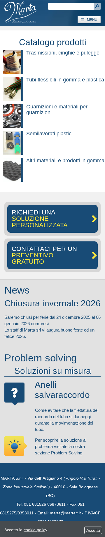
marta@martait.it (65, 513)
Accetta (93, 530)
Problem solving (40, 357)
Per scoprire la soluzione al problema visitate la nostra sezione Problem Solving (60, 446)
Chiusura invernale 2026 (52, 303)
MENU (90, 20)
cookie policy (35, 529)
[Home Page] (20, 13)
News (17, 290)
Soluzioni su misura (52, 371)
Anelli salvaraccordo (62, 390)
